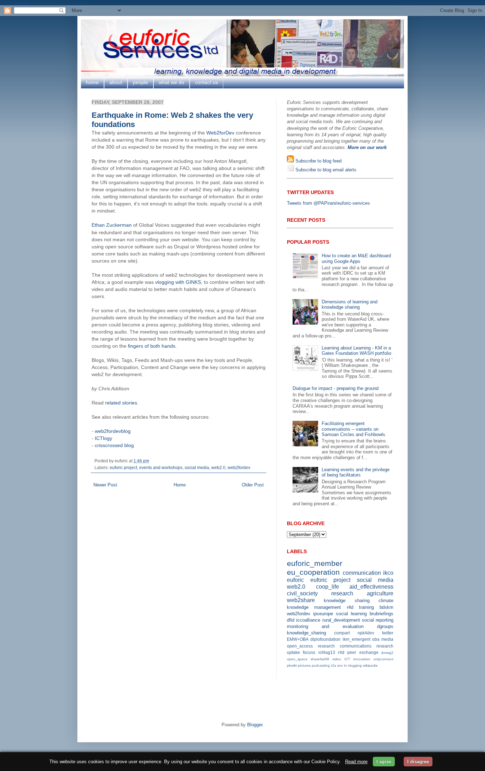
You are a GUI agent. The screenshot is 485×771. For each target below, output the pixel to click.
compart (342, 632)
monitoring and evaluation (325, 626)
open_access (300, 646)
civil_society (302, 593)
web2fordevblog (113, 431)
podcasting (321, 665)
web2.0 (218, 467)
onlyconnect (383, 659)
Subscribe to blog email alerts (325, 169)
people (140, 82)
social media (197, 467)
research (342, 593)
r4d (350, 607)
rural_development (341, 620)
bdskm (386, 607)
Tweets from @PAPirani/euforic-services (328, 203)
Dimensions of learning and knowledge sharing (349, 304)
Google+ (23, 2)
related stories (121, 403)
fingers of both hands (151, 346)
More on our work (367, 147)
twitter (387, 632)
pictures (304, 665)
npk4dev (366, 632)
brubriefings (381, 613)
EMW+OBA (298, 639)
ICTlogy (103, 438)
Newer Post (105, 485)
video (336, 659)
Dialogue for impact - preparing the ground (335, 388)
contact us (206, 82)
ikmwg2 (387, 653)
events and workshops (160, 467)
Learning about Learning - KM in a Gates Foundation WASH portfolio (356, 350)
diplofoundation (325, 639)
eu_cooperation (313, 572)
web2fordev (239, 467)
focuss (309, 652)
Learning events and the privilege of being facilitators (355, 472)
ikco (388, 573)
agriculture (380, 593)
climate (385, 600)
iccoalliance (308, 620)
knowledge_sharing (306, 632)
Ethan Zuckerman (112, 225)
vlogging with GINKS (178, 282)
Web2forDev (220, 133)
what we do (171, 82)
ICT (347, 659)
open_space (297, 659)
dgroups (385, 626)
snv (340, 665)
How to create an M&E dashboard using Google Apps (356, 258)
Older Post (253, 485)
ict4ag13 (326, 652)
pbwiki (292, 665)
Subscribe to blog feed (318, 161)
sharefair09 (320, 659)
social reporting (377, 620)
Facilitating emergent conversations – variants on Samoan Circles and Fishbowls (353, 429)
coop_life (327, 587)
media (387, 639)
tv (345, 665)
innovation (361, 659)
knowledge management (314, 607)
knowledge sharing (346, 600)
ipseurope (323, 613)
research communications (344, 646)
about (115, 82)
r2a (333, 665)
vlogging (355, 665)
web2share (301, 600)
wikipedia (370, 665)
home (92, 82)
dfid (290, 620)
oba (376, 639)
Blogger (254, 724)
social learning (351, 613)
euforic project (123, 467)
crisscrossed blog (114, 445)
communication (362, 573)
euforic (295, 580)
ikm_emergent (356, 639)
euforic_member (314, 563)
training (366, 607)
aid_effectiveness (371, 587)
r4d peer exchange (358, 652)
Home (180, 485)
